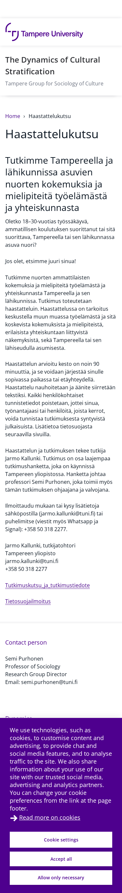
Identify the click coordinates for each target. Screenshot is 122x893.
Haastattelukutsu (50, 116)
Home (13, 116)
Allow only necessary (61, 877)
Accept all (61, 859)
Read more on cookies (49, 817)
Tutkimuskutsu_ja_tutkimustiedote (47, 585)
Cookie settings (61, 840)
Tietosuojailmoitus (28, 601)
